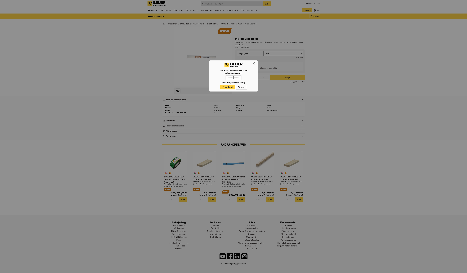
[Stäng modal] (254, 63)
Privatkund (227, 87)
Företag (241, 87)
